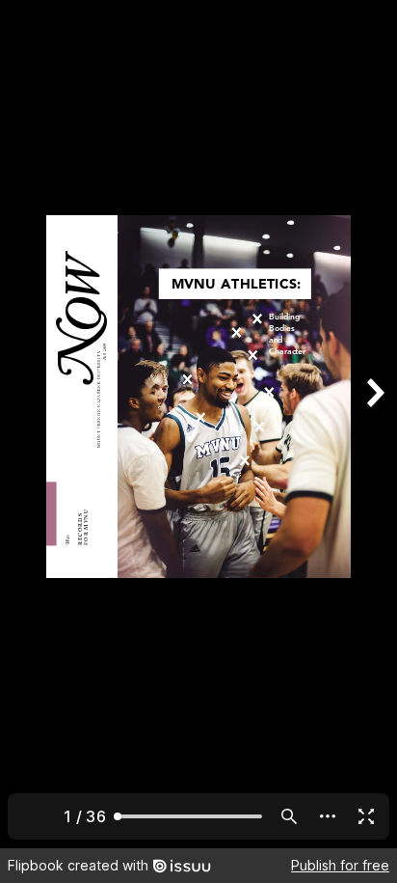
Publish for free (340, 865)
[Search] (289, 816)
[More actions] (327, 816)
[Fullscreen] (366, 816)
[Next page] (374, 423)
